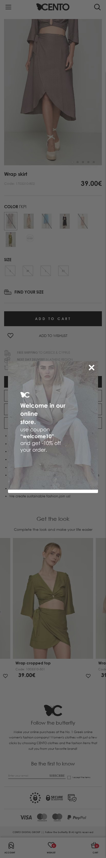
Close (92, 366)
